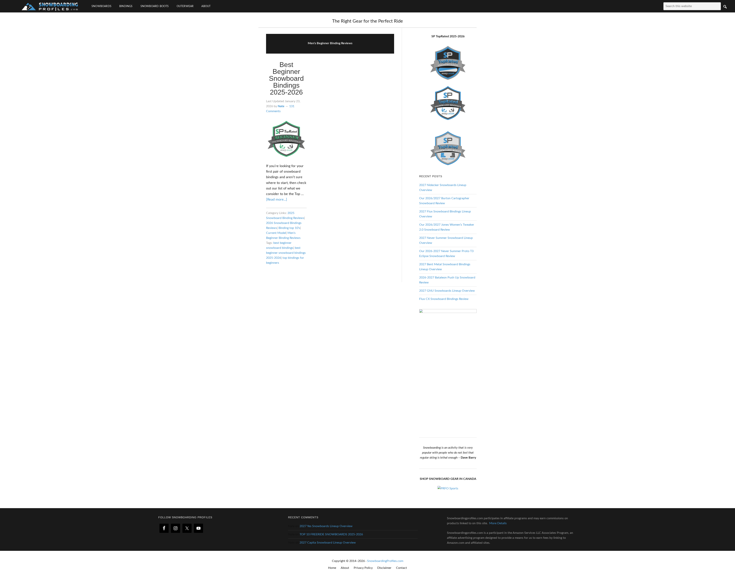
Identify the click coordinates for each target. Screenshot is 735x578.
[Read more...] (276, 199)
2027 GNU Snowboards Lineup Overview (447, 290)
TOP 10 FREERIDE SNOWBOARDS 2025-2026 (331, 534)
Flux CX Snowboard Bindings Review (444, 298)
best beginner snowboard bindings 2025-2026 (286, 252)
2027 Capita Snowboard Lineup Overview (328, 542)
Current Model (276, 232)
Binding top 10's (289, 227)
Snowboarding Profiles (49, 6)
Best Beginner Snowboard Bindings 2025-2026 (286, 78)
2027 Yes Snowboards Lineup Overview (326, 526)
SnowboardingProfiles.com (385, 560)
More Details (498, 523)
